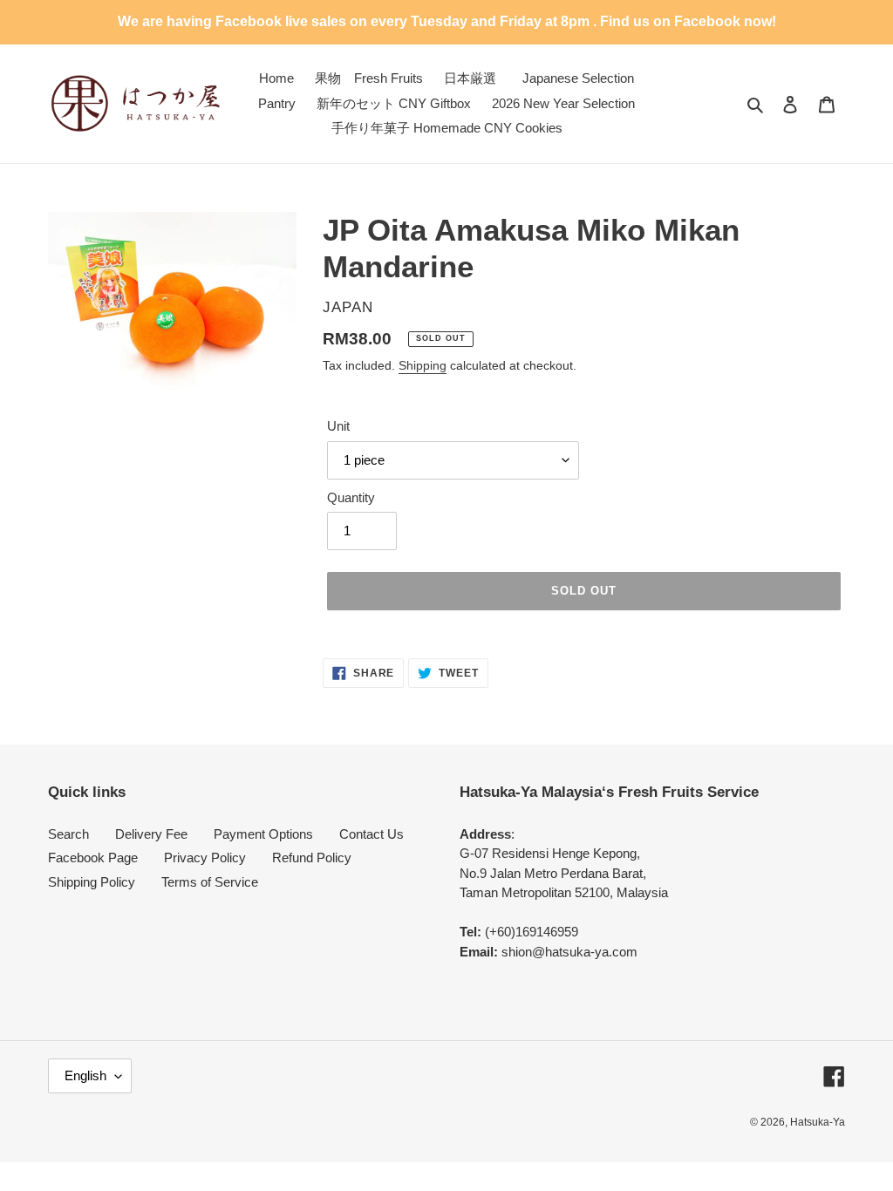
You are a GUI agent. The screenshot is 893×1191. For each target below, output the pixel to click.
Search (68, 834)
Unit (338, 426)
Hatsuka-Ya (817, 1122)
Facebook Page (93, 857)
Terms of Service (209, 882)
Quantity (351, 497)
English (85, 1075)
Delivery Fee (151, 834)
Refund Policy (311, 857)
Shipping (422, 365)
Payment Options (263, 834)
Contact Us (371, 834)
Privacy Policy (205, 857)
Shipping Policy (91, 882)
